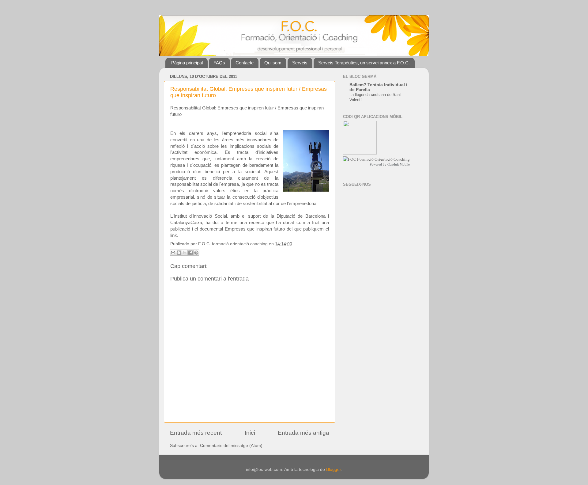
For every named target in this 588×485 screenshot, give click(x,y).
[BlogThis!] (179, 253)
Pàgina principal (187, 62)
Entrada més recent (196, 433)
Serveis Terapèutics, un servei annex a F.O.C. (364, 62)
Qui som (272, 62)
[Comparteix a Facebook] (190, 253)
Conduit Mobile (398, 164)
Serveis (299, 62)
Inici (250, 433)
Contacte (245, 62)
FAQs (219, 62)
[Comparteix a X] (185, 253)
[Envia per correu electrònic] (173, 253)
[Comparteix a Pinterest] (196, 253)
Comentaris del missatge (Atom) (231, 445)
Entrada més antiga (303, 433)
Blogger (333, 469)
